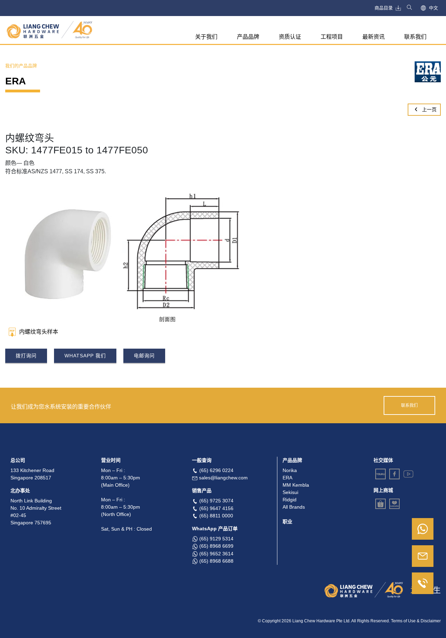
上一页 (429, 109)
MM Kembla (296, 485)
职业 (287, 521)
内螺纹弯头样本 (38, 332)
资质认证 (290, 37)
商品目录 (384, 7)
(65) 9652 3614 (216, 553)
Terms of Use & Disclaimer (416, 620)
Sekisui (290, 492)
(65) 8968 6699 (216, 546)
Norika (290, 470)
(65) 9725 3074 (216, 500)
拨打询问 (26, 355)
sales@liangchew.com (223, 477)
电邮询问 (144, 355)
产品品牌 (248, 37)
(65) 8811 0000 (216, 515)
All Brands (294, 507)
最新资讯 (373, 37)
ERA (287, 477)
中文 (433, 7)
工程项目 (332, 37)
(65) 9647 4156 (216, 508)
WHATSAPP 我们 (85, 355)
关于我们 (206, 37)
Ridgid (290, 499)
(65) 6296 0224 (216, 470)
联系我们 (415, 37)
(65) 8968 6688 (216, 561)
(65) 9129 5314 (216, 538)
